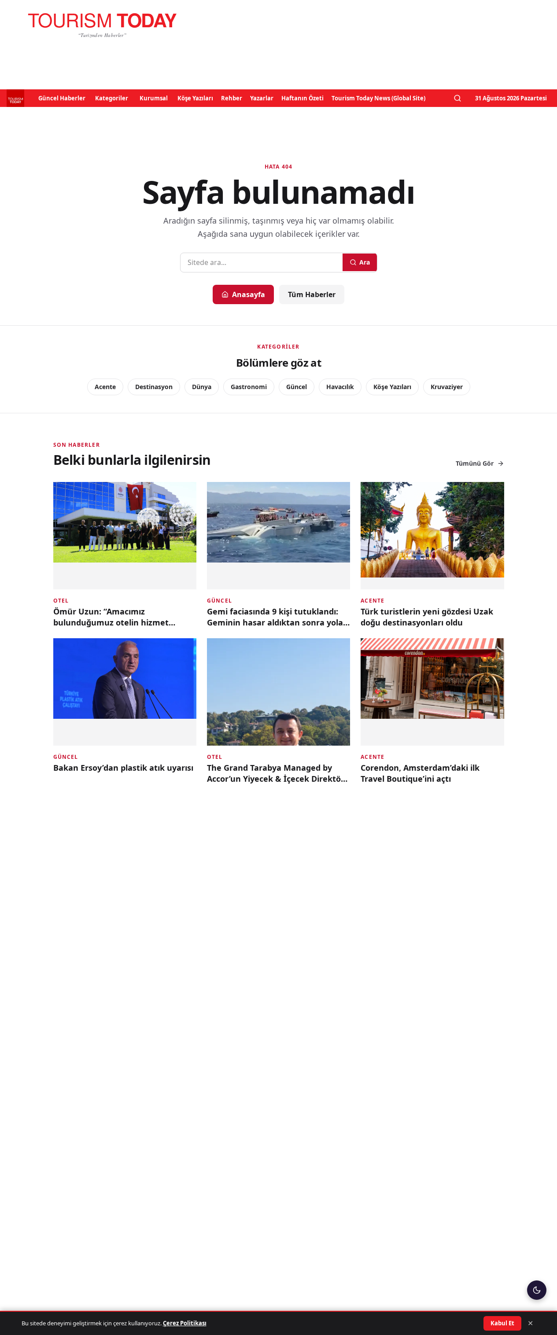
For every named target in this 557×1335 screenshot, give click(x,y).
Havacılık (340, 386)
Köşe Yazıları (195, 98)
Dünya (201, 386)
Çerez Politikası (185, 1323)
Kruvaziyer (447, 386)
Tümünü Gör (475, 463)
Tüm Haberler (312, 294)
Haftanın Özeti (302, 98)
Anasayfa (248, 294)
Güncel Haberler (61, 98)
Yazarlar (261, 98)
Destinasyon (154, 386)
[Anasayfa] (102, 25)
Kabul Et (502, 1323)
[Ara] (457, 98)
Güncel (296, 386)
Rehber (231, 98)
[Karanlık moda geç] (536, 1290)
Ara (364, 262)
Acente (105, 386)
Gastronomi (249, 386)
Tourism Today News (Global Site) (378, 98)
